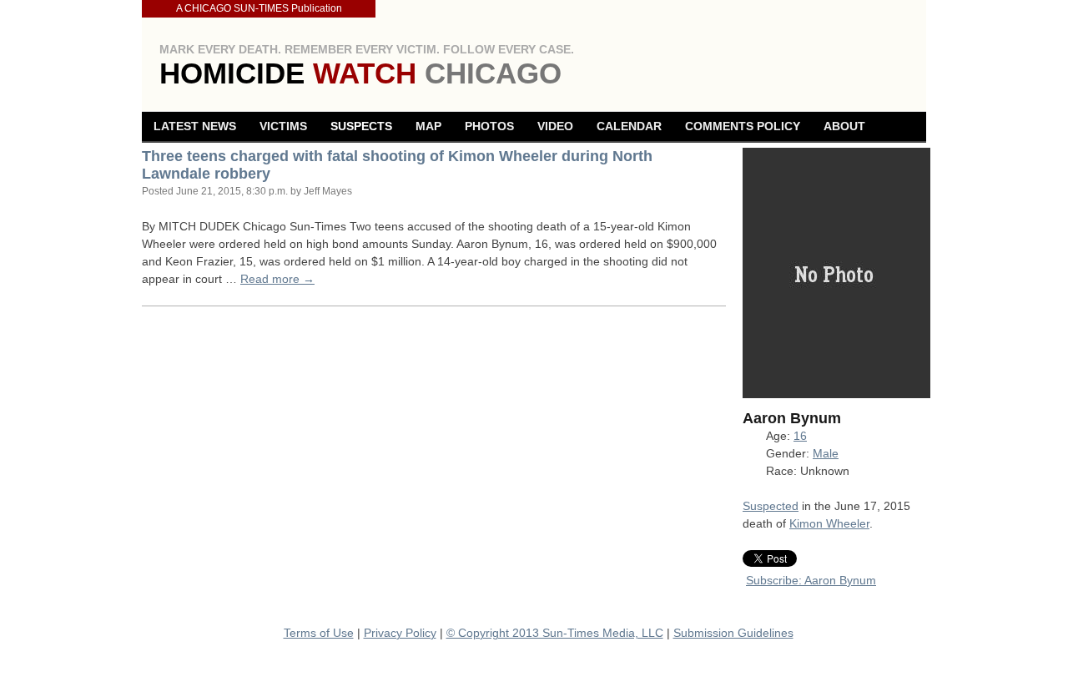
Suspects (361, 126)
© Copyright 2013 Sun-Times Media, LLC (554, 632)
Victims (283, 126)
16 (800, 435)
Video (555, 126)
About (844, 126)
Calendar (629, 126)
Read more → (277, 278)
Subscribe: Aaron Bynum (811, 580)
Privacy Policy (400, 632)
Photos (489, 126)
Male (826, 453)
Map (428, 126)
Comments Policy (742, 126)
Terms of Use (319, 632)
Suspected (770, 506)
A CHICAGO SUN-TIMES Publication (259, 8)
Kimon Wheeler (829, 523)
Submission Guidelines (733, 632)
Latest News (195, 126)
